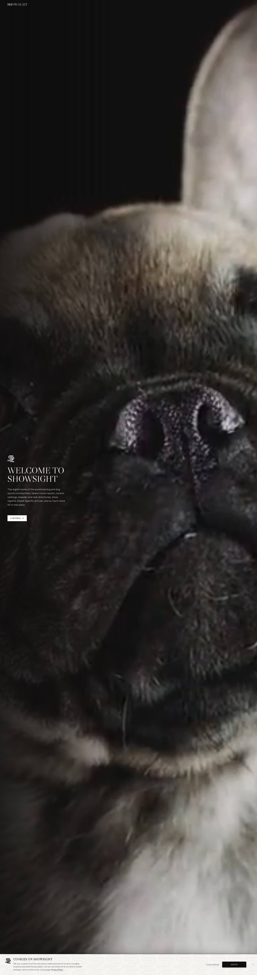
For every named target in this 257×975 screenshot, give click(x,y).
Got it (234, 964)
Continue (15, 518)
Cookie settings (212, 964)
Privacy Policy (57, 969)
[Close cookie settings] (253, 964)
